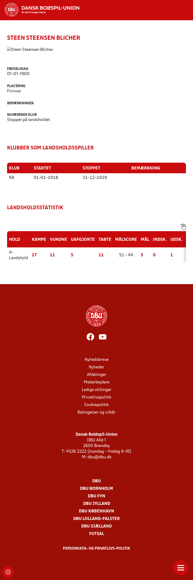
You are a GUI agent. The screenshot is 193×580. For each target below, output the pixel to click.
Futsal (96, 534)
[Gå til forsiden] (39, 9)
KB (11, 178)
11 (52, 255)
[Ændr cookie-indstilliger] (8, 572)
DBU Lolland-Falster (96, 519)
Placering (16, 86)
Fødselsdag (17, 69)
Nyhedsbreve (96, 360)
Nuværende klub (22, 115)
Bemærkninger (20, 103)
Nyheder (96, 367)
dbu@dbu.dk (99, 457)
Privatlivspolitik (96, 397)
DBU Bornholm (96, 489)
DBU (96, 481)
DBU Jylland (96, 504)
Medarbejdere (96, 382)
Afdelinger (96, 375)
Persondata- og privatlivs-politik (96, 548)
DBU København (96, 511)
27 (34, 255)
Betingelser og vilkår (96, 413)
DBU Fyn (96, 496)
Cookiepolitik (96, 405)
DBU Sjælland (96, 526)
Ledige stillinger (97, 390)
